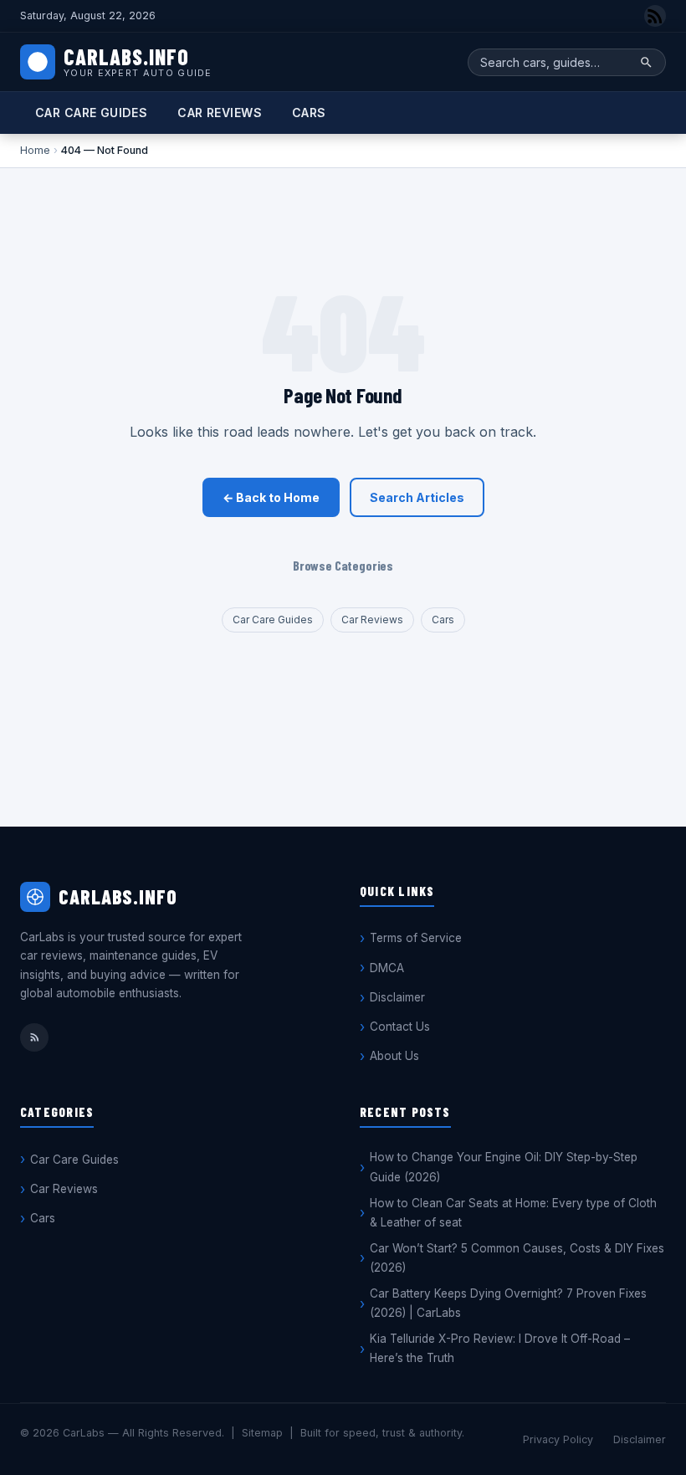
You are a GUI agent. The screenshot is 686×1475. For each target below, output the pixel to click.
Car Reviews (219, 112)
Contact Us (400, 1026)
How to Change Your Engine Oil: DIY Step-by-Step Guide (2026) (503, 1166)
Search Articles (417, 497)
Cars (309, 112)
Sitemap (262, 1432)
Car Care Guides (91, 112)
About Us (394, 1056)
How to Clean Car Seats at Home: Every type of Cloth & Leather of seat (513, 1212)
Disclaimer (397, 997)
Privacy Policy (558, 1439)
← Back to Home (271, 497)
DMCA (387, 968)
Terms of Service (416, 938)
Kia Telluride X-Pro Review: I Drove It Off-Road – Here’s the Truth (500, 1348)
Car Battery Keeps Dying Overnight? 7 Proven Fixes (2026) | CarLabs (508, 1303)
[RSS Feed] (655, 16)
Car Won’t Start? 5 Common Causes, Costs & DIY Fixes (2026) (517, 1258)
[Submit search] (646, 62)
